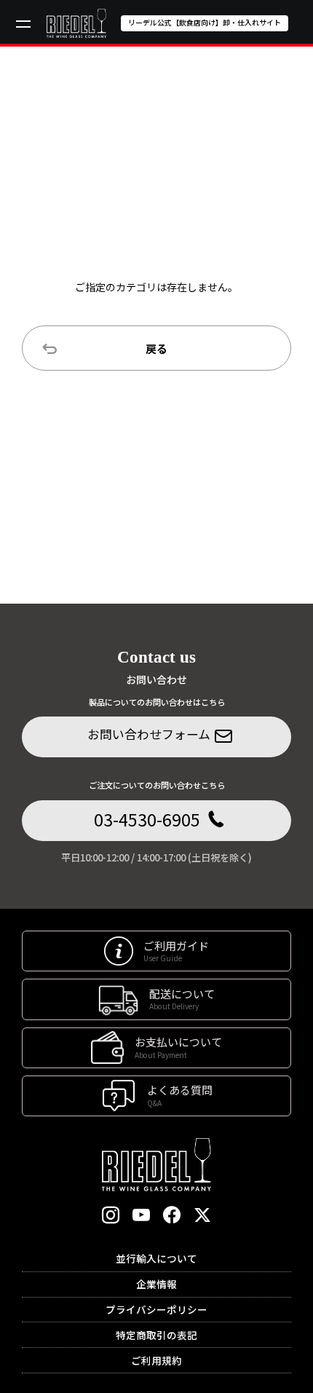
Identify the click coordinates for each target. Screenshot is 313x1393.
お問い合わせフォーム (148, 734)
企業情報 (156, 1283)
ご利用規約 (156, 1360)
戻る (156, 348)
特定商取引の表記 (156, 1334)
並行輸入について (156, 1258)
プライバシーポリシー (156, 1309)
